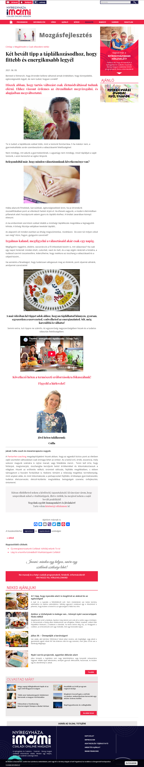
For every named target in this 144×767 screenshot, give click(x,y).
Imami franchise (92, 751)
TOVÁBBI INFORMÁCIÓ (13, 765)
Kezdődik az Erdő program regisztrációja (75, 687)
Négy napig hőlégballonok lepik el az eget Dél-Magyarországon (33, 687)
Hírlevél (14, 2)
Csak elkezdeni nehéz (39, 46)
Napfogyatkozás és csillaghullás (77, 705)
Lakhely (42, 2)
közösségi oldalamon (56, 506)
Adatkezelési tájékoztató (96, 743)
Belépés (28, 2)
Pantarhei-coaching (17, 456)
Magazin (89, 22)
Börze (76, 22)
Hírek (53, 22)
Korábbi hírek (88, 713)
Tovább (91, 672)
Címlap (11, 22)
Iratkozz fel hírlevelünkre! (52, 577)
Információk (39, 22)
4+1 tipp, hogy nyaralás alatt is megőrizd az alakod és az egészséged (59, 597)
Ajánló (65, 22)
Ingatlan (128, 22)
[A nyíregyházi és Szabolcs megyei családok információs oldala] (26, 12)
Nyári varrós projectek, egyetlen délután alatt (54, 654)
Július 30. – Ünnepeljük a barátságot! (49, 635)
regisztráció (28, 531)
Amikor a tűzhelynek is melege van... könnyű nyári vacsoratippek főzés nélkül (64, 615)
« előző (10, 538)
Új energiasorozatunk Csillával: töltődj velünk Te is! (35, 548)
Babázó (102, 22)
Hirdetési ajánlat (92, 747)
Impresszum (90, 740)
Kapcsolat (89, 736)
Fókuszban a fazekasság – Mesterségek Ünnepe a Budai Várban (33, 705)
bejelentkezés (44, 531)
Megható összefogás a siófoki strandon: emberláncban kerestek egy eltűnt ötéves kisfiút (80, 696)
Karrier (115, 22)
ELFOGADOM (131, 763)
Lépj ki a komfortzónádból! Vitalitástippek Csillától (35, 552)
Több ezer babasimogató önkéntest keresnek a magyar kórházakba (33, 696)
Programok (22, 22)
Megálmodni (21, 46)
